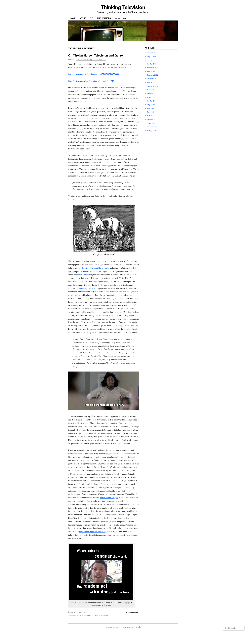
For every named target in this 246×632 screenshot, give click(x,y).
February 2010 (152, 127)
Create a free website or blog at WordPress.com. (121, 627)
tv (109, 615)
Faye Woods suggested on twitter (92, 531)
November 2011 (152, 86)
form (84, 615)
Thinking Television (123, 7)
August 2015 (151, 56)
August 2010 (151, 104)
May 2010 (150, 115)
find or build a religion (109, 497)
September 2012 (152, 78)
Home (73, 18)
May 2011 (150, 90)
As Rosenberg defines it (85, 288)
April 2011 (150, 93)
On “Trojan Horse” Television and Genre (95, 55)
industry (95, 615)
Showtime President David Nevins (95, 268)
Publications (104, 18)
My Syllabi (120, 18)
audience (77, 615)
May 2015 (150, 60)
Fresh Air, (123, 363)
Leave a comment (99, 59)
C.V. (91, 18)
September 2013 (152, 67)
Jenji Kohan (83, 274)
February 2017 (152, 53)
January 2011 (151, 97)
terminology (103, 615)
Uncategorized (81, 612)
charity (75, 501)
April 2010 (150, 119)
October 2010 (151, 101)
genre (88, 615)
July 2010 (150, 108)
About (82, 18)
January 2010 (151, 130)
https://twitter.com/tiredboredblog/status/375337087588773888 (93, 74)
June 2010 (150, 112)
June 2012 (150, 82)
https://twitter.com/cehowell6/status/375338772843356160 (91, 81)
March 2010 (151, 123)
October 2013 (151, 64)
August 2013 (151, 71)
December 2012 (152, 75)
